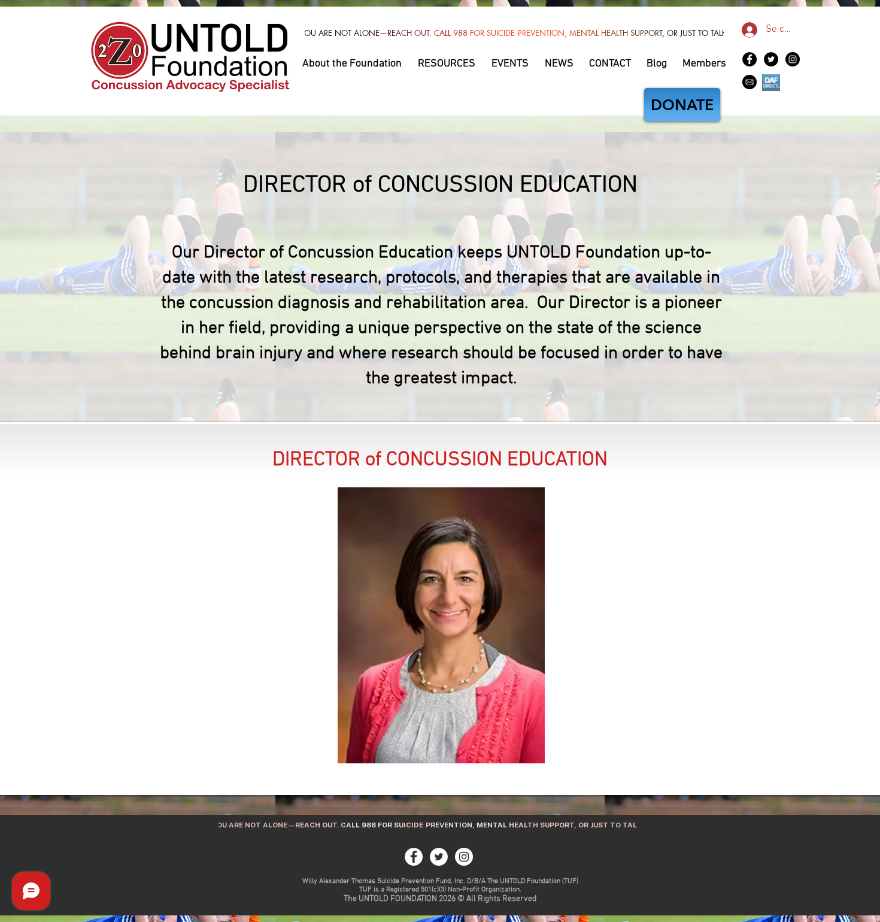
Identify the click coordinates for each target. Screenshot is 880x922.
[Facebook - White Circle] (414, 857)
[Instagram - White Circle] (464, 857)
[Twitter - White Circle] (439, 857)
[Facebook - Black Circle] (749, 59)
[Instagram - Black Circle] (792, 59)
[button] (352, 62)
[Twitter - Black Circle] (771, 59)
